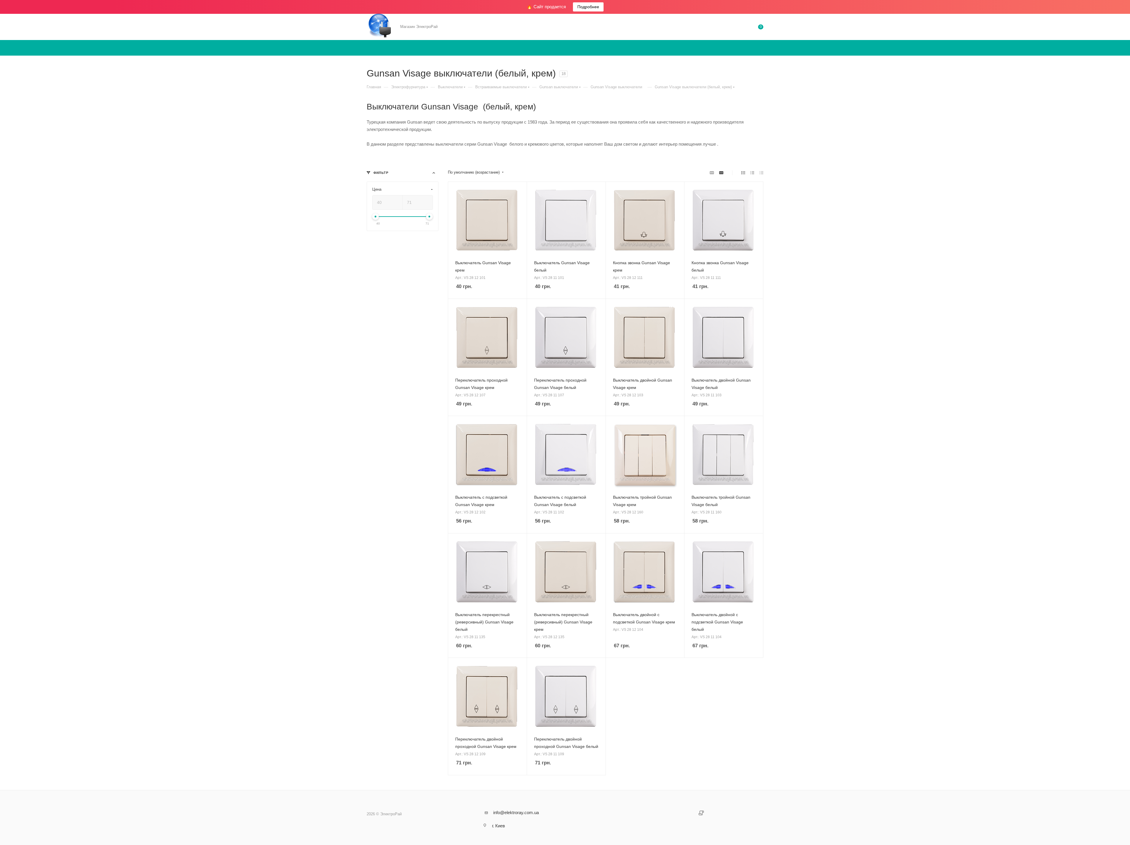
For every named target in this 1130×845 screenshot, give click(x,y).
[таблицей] (761, 172)
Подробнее (588, 6)
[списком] (752, 172)
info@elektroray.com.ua (516, 812)
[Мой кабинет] (737, 27)
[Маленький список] (712, 172)
